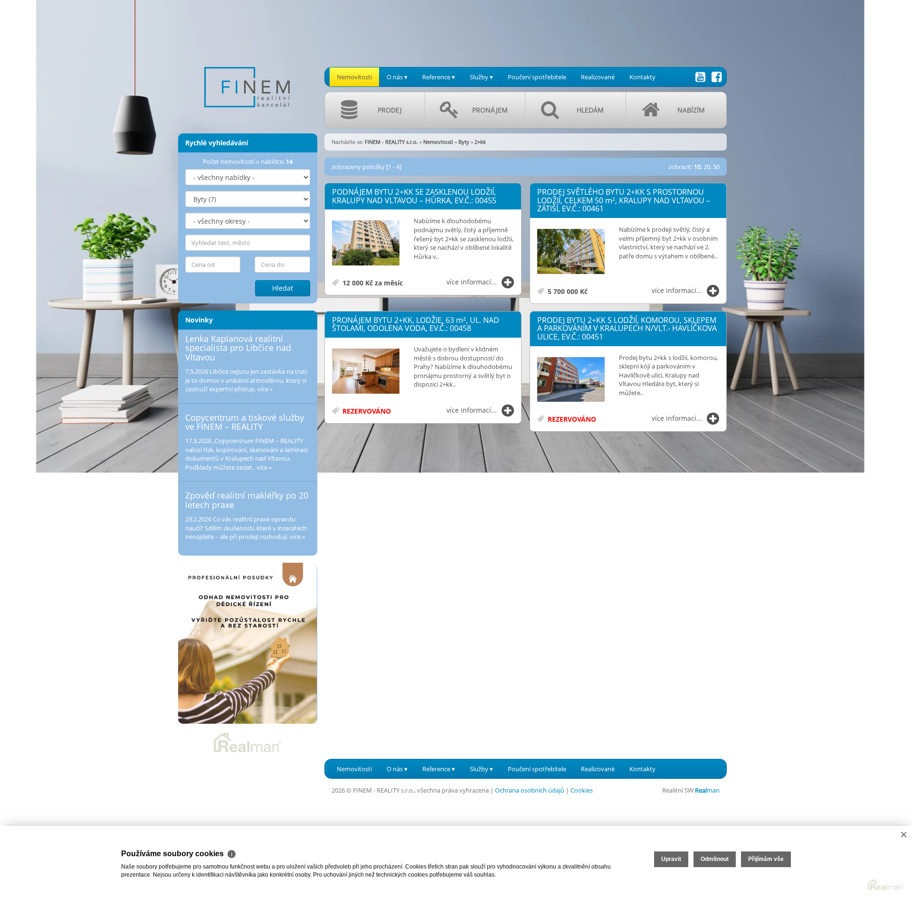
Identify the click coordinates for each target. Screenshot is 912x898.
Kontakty (642, 77)
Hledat (282, 288)
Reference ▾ (438, 77)
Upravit (671, 859)
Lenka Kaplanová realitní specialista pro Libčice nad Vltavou (238, 348)
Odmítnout (715, 859)
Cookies (581, 790)
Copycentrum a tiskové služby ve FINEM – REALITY (244, 422)
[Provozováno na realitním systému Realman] (247, 741)
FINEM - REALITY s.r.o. (391, 141)
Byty (463, 141)
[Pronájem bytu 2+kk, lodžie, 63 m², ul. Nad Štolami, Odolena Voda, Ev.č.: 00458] (365, 372)
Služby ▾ (481, 77)
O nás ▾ (397, 77)
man (707, 790)
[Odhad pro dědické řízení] (247, 643)
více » (265, 389)
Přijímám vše (766, 859)
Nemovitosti (354, 77)
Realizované (598, 77)
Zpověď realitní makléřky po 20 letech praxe (246, 500)
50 (716, 166)
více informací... (471, 281)
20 (706, 166)
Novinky (199, 319)
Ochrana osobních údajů (529, 790)
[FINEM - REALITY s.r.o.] (247, 61)
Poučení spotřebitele (537, 77)
